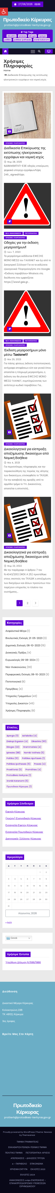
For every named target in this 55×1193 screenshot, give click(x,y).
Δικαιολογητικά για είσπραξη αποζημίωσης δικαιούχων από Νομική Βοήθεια (26, 453)
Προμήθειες (12, 689)
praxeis (40, 763)
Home (7, 70)
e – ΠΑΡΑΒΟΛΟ (19, 1163)
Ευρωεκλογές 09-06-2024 (21, 660)
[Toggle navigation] (33, 51)
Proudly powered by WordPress (19, 1132)
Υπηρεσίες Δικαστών (17, 703)
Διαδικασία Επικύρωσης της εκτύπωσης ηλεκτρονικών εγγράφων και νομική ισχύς (25, 152)
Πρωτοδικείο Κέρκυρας (27, 19)
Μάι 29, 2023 (14, 359)
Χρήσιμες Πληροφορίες (15, 143)
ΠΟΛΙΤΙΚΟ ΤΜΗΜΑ (14, 1152)
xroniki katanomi (41, 39)
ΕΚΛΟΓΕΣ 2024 (27, 1174)
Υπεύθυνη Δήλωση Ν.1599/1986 (23, 962)
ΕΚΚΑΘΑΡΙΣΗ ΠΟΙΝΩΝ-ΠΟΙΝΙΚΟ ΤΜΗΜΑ (27, 1147)
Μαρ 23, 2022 (14, 565)
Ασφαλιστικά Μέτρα (16, 631)
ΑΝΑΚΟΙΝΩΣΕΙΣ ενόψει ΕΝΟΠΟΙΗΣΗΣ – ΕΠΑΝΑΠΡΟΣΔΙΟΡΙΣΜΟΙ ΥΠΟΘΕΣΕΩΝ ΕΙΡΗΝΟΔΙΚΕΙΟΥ (27, 1183)
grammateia (32, 747)
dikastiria (11, 36)
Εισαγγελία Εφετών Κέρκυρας (22, 825)
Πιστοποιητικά (31, 233)
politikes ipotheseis (22, 39)
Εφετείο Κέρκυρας (15, 811)
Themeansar (28, 1135)
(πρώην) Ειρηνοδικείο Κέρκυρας (23, 818)
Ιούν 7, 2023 (13, 252)
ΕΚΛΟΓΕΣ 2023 (38, 1169)
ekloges (32, 36)
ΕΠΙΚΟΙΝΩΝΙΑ (36, 1163)
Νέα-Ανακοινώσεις (13, 233)
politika (7, 39)
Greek (13, 938)
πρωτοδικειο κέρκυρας (19, 786)
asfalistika (29, 735)
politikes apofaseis (33, 758)
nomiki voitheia (34, 752)
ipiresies (22, 36)
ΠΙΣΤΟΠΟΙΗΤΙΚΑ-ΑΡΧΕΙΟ (38, 1152)
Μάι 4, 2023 (13, 462)
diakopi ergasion (17, 741)
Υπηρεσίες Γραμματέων (18, 696)
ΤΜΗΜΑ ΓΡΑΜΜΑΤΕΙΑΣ (27, 1141)
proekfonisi (14, 769)
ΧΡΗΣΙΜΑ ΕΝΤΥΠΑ (19, 1169)
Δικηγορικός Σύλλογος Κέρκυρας (23, 838)
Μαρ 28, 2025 (14, 161)
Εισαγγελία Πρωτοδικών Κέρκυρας (24, 832)
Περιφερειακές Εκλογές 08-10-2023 (25, 674)
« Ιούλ (9, 922)
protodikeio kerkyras (19, 775)
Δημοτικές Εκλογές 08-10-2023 (23, 645)
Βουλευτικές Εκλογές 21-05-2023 (24, 638)
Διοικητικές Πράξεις (16, 652)
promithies (33, 769)
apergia (42, 36)
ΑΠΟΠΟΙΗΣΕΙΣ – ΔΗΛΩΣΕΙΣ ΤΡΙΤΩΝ (27, 1158)
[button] (4, 12)
